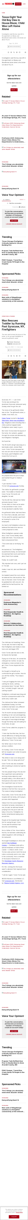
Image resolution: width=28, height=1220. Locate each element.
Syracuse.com (9, 754)
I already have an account (14, 224)
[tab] (6, 199)
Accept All (14, 1216)
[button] (3, 4)
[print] (25, 52)
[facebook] (8, 52)
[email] (19, 52)
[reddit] (17, 52)
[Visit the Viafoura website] (22, 207)
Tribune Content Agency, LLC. (14, 883)
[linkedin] (11, 52)
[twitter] (14, 52)
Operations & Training (8, 316)
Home (3, 12)
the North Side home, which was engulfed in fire (13, 420)
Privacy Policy (19, 1212)
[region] (14, 203)
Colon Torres (6, 418)
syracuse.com (14, 486)
